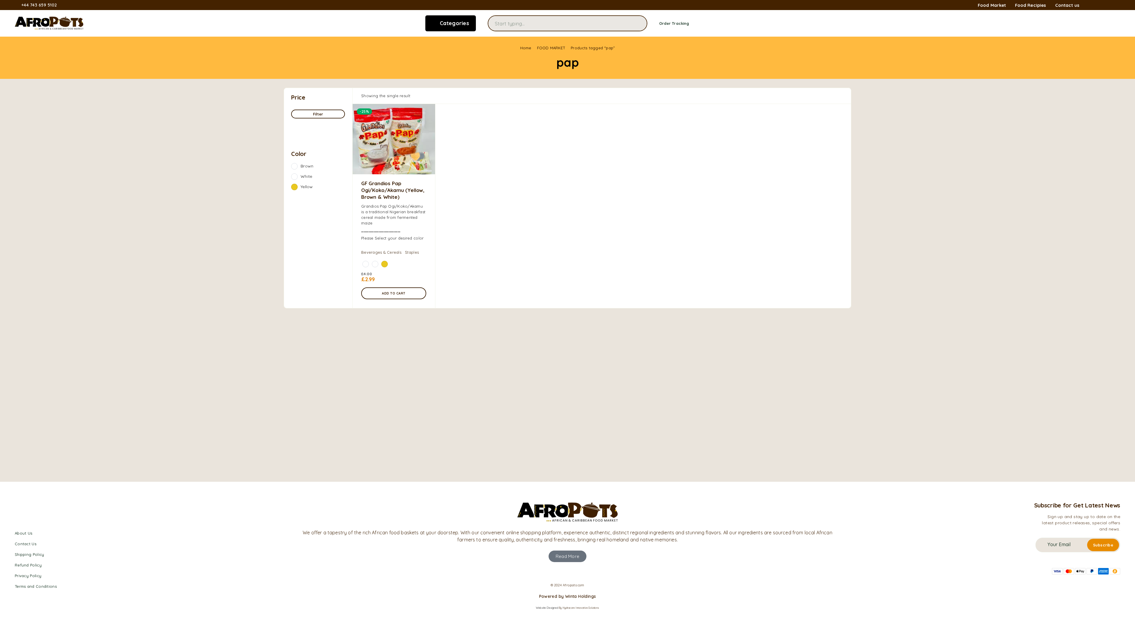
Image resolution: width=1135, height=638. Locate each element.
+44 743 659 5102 (39, 5)
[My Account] (1099, 23)
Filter (318, 114)
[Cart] (1117, 23)
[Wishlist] (1108, 23)
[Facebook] (1090, 5)
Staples (412, 252)
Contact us (1067, 5)
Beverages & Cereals (381, 252)
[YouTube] (1118, 5)
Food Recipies (1030, 5)
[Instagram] (1099, 5)
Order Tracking (674, 23)
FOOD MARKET (551, 47)
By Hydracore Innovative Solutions (579, 607)
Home (525, 47)
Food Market (992, 5)
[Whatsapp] (1109, 5)
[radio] (365, 264)
